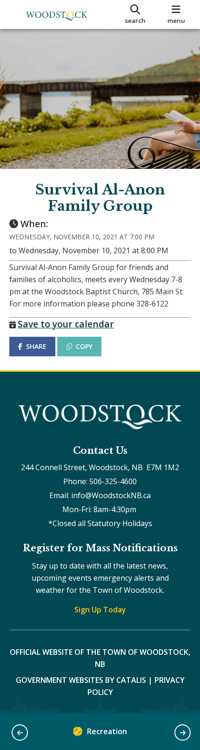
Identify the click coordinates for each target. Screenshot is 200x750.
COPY (84, 346)
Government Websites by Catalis (81, 680)
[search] (135, 14)
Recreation (107, 731)
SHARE (36, 346)
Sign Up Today (100, 609)
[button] (20, 732)
